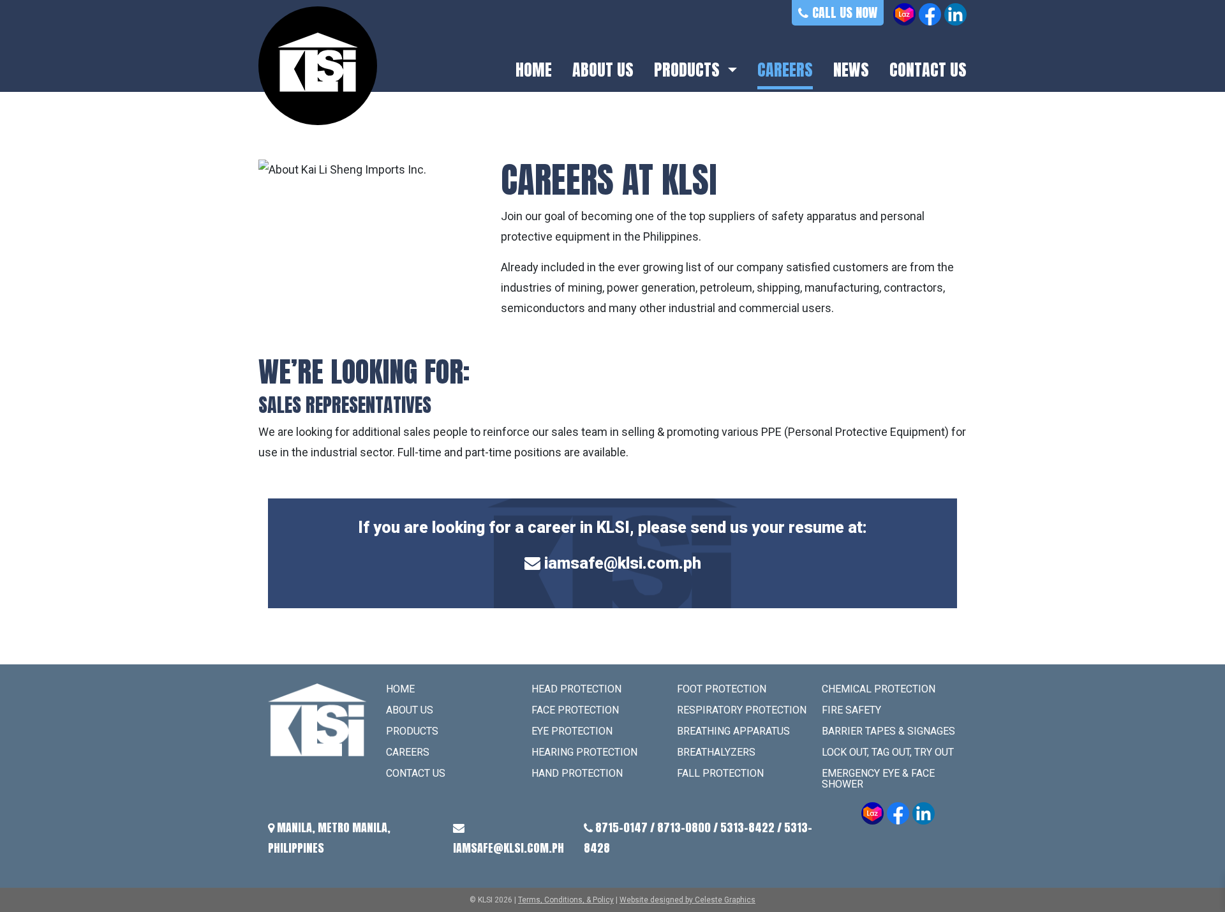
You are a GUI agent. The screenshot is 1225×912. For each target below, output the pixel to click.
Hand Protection (577, 773)
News (851, 70)
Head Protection (576, 689)
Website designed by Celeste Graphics (687, 899)
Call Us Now (844, 12)
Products (689, 70)
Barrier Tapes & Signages (888, 731)
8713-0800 (684, 827)
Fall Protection (720, 773)
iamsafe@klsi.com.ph (622, 563)
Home (534, 70)
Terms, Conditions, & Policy (566, 899)
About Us (603, 70)
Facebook (930, 14)
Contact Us (928, 70)
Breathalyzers (716, 752)
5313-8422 (747, 827)
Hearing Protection (584, 752)
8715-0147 (621, 827)
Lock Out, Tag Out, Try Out (888, 752)
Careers (785, 70)
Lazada (904, 14)
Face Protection (575, 710)
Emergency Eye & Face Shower (878, 778)
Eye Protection (571, 731)
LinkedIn (955, 14)
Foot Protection (721, 689)
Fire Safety (851, 710)
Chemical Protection (878, 689)
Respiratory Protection (741, 710)
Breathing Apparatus (733, 731)
